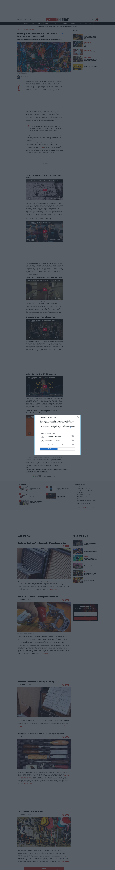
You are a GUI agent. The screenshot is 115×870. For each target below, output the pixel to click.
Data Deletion (50, 452)
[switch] (72, 436)
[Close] (78, 417)
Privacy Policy (64, 452)
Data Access (57, 452)
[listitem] (57, 433)
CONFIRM (49, 448)
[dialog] (57, 435)
